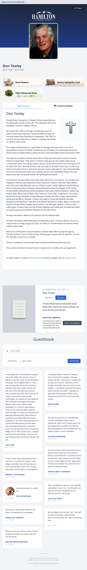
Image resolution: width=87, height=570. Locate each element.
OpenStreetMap (46, 564)
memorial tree (35, 258)
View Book (48, 297)
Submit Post (74, 361)
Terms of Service (49, 560)
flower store (70, 258)
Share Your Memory (72, 323)
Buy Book (60, 297)
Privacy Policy (37, 560)
